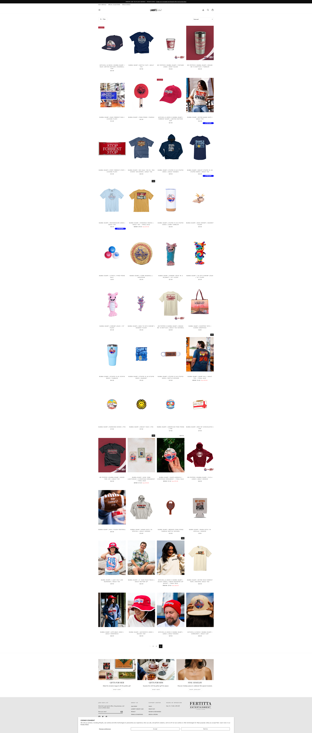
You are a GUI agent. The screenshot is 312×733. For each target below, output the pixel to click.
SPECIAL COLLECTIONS (114, 4)
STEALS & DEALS (126, 4)
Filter (104, 19)
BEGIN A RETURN (153, 714)
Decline (205, 729)
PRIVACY (133, 711)
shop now (117, 689)
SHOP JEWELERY (195, 689)
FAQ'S (150, 706)
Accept (155, 729)
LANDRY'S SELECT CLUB (137, 709)
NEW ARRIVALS (102, 4)
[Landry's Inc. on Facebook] (103, 717)
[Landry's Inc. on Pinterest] (106, 717)
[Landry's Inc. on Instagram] (99, 717)
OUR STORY (134, 706)
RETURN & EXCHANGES (155, 711)
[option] (159, 2)
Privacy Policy (85, 724)
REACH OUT (152, 709)
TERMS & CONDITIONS (137, 714)
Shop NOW (156, 689)
